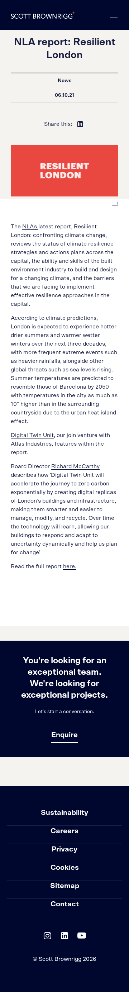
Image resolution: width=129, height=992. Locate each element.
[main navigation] (114, 15)
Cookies (65, 867)
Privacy (64, 849)
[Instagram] (47, 937)
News (65, 80)
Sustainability (64, 812)
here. (69, 566)
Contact (65, 904)
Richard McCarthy (75, 466)
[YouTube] (81, 937)
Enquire (64, 735)
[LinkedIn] (64, 937)
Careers (64, 831)
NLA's (30, 226)
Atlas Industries (31, 444)
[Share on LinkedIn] (80, 124)
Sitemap (64, 885)
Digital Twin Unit (32, 435)
